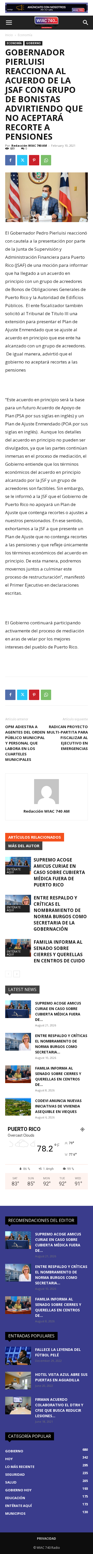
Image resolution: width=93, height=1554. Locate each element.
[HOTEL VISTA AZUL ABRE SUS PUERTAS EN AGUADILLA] (18, 1381)
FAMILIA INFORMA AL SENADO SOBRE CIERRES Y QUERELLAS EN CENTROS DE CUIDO (59, 951)
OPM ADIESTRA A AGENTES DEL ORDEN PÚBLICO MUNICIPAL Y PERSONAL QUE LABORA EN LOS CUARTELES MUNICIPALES (25, 743)
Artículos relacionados (34, 837)
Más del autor (23, 845)
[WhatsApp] (46, 160)
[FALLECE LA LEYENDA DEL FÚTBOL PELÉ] (18, 1356)
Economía (25, 35)
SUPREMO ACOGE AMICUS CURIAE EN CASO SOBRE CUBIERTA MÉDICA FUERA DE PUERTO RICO (59, 872)
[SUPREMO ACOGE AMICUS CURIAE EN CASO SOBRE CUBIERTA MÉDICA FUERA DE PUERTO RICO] (18, 866)
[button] (9, 23)
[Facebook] (10, 160)
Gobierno (33, 43)
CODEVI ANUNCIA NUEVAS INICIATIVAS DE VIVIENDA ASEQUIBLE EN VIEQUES (58, 1106)
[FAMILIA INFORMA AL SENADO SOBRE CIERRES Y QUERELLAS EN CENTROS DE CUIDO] (18, 948)
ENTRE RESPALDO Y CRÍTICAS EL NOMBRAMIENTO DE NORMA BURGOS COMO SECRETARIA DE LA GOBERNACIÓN (60, 913)
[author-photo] (46, 804)
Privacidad (46, 1538)
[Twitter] (22, 160)
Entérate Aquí (14, 870)
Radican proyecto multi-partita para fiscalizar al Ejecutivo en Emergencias (67, 737)
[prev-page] (8, 974)
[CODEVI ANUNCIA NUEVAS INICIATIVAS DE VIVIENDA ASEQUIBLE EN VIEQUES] (18, 1107)
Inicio (9, 35)
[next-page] (16, 974)
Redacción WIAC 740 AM (29, 145)
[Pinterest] (34, 160)
